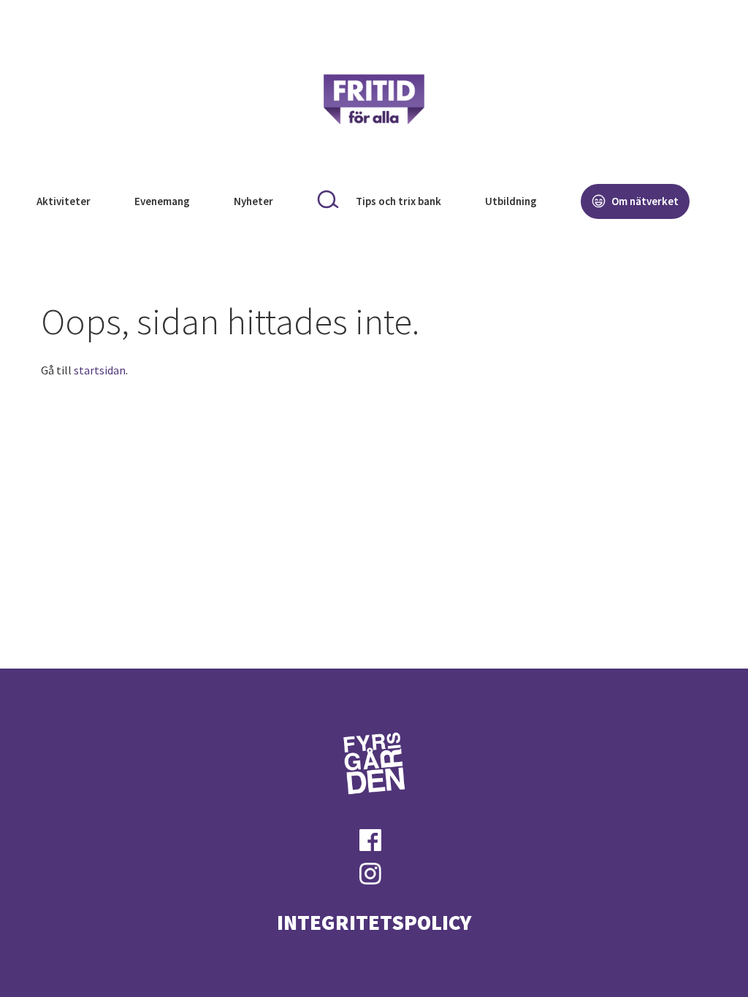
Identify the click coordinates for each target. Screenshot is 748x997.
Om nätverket (644, 201)
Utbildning (511, 201)
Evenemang (162, 201)
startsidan (100, 370)
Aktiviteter (64, 201)
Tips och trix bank (398, 201)
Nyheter (253, 201)
